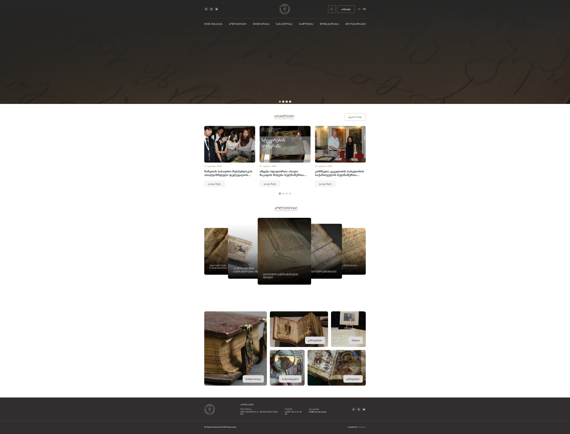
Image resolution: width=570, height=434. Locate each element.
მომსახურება (329, 24)
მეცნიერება (261, 24)
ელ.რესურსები (355, 24)
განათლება (284, 24)
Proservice (361, 427)
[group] (229, 156)
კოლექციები (237, 24)
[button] (280, 102)
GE (359, 9)
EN (364, 9)
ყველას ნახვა (355, 117)
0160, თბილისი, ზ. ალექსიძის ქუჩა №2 (259, 413)
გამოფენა (306, 24)
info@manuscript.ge (317, 412)
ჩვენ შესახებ (213, 24)
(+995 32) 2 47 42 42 (293, 413)
